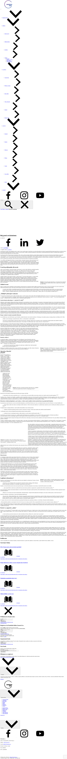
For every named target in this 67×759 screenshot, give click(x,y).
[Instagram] (24, 737)
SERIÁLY (4, 710)
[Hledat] (16, 205)
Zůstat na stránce (3, 657)
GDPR (5, 636)
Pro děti (8, 58)
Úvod (1, 209)
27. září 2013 (9, 249)
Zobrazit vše (2, 715)
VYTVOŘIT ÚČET (3, 632)
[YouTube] (40, 737)
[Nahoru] (8, 665)
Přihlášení (2, 679)
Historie (4, 702)
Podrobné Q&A (5, 707)
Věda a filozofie (5, 712)
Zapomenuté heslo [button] (3, 623)
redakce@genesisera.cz (7, 744)
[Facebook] (8, 737)
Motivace (4, 704)
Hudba (4, 703)
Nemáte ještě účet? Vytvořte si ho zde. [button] (6, 622)
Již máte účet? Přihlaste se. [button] (4, 633)
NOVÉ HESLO (3, 651)
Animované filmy (5, 699)
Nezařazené (4, 705)
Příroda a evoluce (9, 59)
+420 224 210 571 (6, 742)
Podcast (4, 706)
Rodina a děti (5, 709)
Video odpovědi (9, 61)
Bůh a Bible (9, 60)
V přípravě (7, 209)
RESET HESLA (3, 643)
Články (4, 209)
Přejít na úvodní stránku (10, 657)
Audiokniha (4, 700)
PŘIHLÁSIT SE (3, 621)
